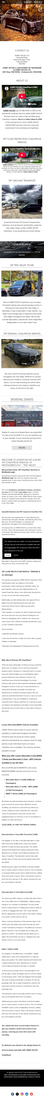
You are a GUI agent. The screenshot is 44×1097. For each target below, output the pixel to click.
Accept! (8, 555)
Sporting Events (22, 399)
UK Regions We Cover (33, 1075)
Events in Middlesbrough (20, 1077)
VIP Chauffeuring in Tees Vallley (17, 1075)
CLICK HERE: (7, 825)
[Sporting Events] (22, 428)
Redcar (30, 490)
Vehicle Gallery (8, 1077)
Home (5, 1075)
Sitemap (37, 1077)
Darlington (13, 490)
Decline (16, 555)
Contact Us (31, 1077)
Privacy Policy (11, 547)
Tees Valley (22, 492)
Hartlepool (22, 490)
